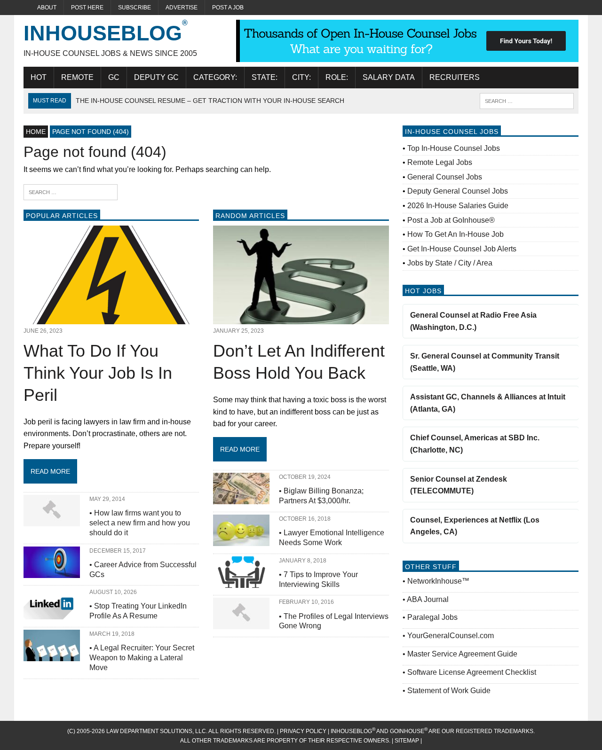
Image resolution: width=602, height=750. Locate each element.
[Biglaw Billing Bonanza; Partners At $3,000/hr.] (241, 498)
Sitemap (407, 740)
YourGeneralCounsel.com (450, 636)
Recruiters (454, 77)
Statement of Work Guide (449, 691)
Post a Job (228, 7)
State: (264, 77)
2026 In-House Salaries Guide (457, 206)
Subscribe (134, 7)
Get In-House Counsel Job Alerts (461, 249)
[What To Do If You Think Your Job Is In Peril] (111, 318)
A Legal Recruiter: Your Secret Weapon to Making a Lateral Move (141, 658)
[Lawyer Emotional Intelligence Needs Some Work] (241, 540)
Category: (215, 77)
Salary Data (389, 77)
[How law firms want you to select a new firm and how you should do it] (52, 520)
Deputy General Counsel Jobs (457, 191)
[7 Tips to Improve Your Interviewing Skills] (241, 582)
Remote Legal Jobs (439, 162)
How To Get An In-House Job (455, 234)
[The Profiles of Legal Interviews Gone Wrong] (241, 623)
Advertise (182, 7)
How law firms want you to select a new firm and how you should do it (139, 523)
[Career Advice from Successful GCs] (52, 572)
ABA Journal (428, 599)
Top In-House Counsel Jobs (453, 148)
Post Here (87, 7)
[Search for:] (71, 191)
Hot (39, 77)
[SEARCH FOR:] (527, 100)
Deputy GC (156, 77)
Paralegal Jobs (432, 617)
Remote (77, 77)
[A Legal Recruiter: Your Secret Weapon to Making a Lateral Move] (52, 655)
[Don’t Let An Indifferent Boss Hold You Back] (300, 318)
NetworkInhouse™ (438, 581)
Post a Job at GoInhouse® (451, 220)
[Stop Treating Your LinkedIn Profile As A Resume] (52, 613)
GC (113, 77)
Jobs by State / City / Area (449, 263)
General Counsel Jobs (444, 177)
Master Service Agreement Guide (462, 654)
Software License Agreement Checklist (471, 672)
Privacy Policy (303, 731)
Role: (336, 77)
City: (301, 77)
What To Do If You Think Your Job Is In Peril (98, 373)
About (46, 7)
